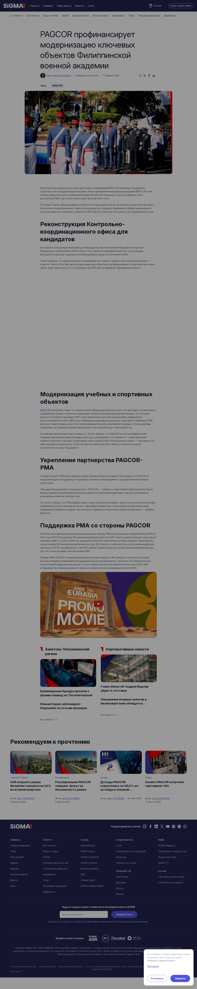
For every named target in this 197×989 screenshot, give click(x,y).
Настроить (153, 966)
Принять (180, 978)
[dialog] (98, 494)
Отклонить (157, 978)
